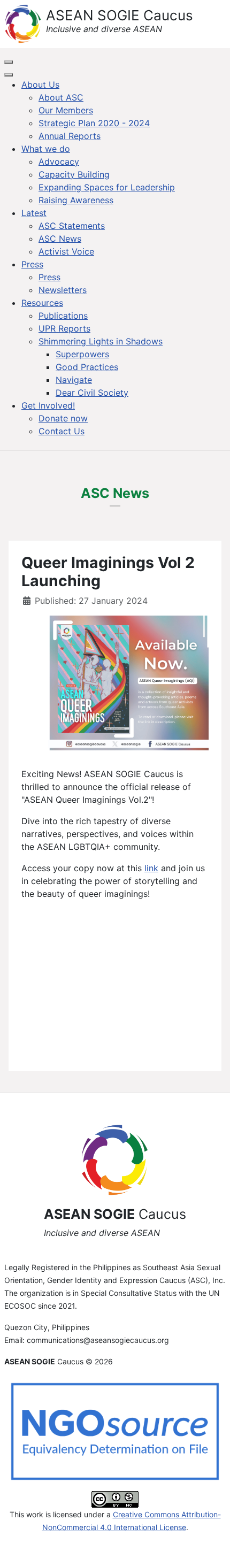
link (151, 868)
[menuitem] (40, 84)
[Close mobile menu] (8, 74)
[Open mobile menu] (8, 62)
